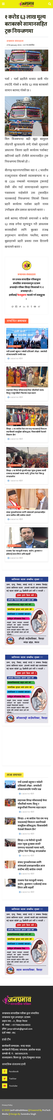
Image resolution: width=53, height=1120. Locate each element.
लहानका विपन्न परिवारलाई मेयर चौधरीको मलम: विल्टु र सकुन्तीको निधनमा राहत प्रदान (25, 391)
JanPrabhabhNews (19, 1110)
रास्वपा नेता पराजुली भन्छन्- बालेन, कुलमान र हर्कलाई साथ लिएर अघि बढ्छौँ (24, 552)
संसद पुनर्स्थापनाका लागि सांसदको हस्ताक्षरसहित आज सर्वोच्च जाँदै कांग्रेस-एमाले (25, 513)
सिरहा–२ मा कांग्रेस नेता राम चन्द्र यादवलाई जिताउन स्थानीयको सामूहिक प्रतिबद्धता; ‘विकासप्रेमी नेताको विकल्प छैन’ (26, 432)
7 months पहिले (16, 480)
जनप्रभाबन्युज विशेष (14, 346)
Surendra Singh (28, 1114)
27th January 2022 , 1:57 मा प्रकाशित (20, 45)
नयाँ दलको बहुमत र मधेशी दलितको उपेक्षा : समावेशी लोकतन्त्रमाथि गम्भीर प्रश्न (26, 353)
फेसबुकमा (21, 295)
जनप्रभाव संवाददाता (15, 41)
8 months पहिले (16, 519)
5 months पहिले (16, 358)
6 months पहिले (16, 397)
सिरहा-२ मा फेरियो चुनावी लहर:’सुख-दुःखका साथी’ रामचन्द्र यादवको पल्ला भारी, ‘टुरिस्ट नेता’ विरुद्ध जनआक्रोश (26, 474)
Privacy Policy (7, 1105)
